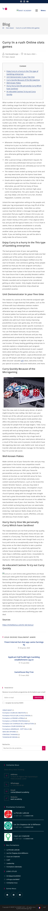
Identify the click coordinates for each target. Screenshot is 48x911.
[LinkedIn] (13, 895)
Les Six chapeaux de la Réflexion (27, 824)
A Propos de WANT (13, 879)
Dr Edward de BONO (14, 876)
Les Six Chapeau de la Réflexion (17, 853)
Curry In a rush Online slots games (27, 28)
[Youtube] (20, 895)
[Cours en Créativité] (8, 837)
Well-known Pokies (14, 83)
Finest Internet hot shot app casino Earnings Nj (24, 643)
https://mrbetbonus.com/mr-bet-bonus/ (18, 625)
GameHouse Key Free (24, 672)
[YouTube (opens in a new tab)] (27, 1)
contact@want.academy (20, 792)
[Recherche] (44, 748)
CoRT (8, 860)
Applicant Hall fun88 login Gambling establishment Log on (24, 658)
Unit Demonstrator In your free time (21, 77)
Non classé (10, 57)
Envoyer (38, 697)
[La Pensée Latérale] (8, 814)
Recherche (6, 744)
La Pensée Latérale (21, 813)
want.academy (16, 799)
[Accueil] (3, 28)
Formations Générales (14, 867)
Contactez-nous (12, 883)
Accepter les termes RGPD (14, 703)
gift (22, 361)
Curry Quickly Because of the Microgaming (23, 80)
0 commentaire (28, 816)
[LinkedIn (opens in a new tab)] (24, 1)
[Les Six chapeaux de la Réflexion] (8, 826)
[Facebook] (7, 895)
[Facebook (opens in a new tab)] (21, 1)
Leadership (10, 863)
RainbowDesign (12, 54)
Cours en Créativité (21, 836)
